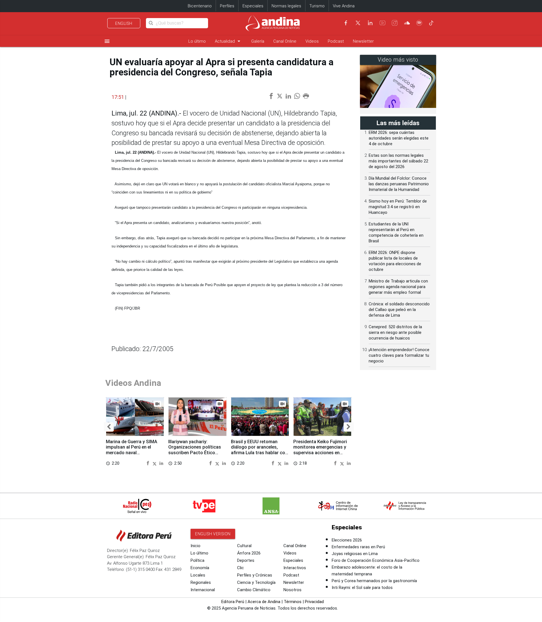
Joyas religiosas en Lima (355, 553)
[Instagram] (394, 23)
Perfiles (227, 5)
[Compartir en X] (155, 463)
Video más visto (398, 59)
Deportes (245, 560)
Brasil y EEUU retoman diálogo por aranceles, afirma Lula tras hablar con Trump (259, 450)
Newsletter (363, 41)
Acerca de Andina (264, 601)
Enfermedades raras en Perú (358, 546)
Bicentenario (200, 5)
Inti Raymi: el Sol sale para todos (362, 587)
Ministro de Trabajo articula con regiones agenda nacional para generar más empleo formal (398, 287)
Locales (198, 575)
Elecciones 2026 (347, 540)
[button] (109, 427)
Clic (240, 567)
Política (197, 560)
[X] (358, 23)
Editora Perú (232, 601)
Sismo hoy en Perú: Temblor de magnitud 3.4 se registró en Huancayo (398, 207)
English (123, 23)
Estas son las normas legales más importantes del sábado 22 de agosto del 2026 (398, 161)
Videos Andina (133, 383)
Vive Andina (344, 5)
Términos (292, 601)
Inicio (195, 545)
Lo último (197, 41)
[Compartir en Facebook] (148, 463)
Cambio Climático (253, 589)
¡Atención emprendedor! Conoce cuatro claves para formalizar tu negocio (399, 355)
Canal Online (284, 41)
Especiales (252, 5)
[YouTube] (382, 23)
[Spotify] (419, 23)
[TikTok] (431, 23)
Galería (257, 41)
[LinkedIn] (370, 23)
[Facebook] (345, 23)
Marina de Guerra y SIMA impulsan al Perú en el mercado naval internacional (131, 450)
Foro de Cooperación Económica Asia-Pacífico (375, 560)
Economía (200, 567)
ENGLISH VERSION (213, 534)
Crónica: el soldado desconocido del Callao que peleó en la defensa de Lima (399, 309)
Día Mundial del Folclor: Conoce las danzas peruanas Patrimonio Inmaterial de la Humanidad (399, 184)
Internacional (203, 589)
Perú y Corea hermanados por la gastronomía (374, 580)
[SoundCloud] (407, 23)
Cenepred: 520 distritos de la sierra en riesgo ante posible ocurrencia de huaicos (395, 332)
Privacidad (314, 601)
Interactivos (294, 567)
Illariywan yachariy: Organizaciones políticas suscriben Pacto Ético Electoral (194, 450)
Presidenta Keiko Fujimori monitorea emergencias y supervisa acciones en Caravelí (320, 450)
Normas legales (286, 5)
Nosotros (292, 589)
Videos (312, 41)
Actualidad (228, 41)
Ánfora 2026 (249, 553)
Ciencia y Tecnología (256, 582)
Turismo (317, 5)
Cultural (244, 545)
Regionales (201, 582)
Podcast (336, 41)
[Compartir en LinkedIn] (161, 463)
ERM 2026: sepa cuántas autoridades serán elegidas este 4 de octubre (399, 138)
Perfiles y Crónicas (254, 575)
